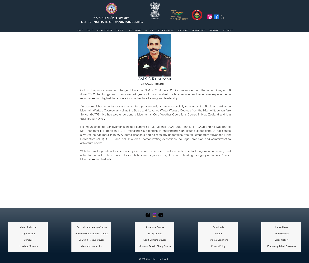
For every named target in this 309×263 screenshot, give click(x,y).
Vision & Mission (28, 227)
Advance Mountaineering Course (91, 233)
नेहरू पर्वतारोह (104, 17)
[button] (120, 30)
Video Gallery (281, 240)
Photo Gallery (282, 233)
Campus (28, 240)
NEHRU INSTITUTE (95, 22)
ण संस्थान (123, 17)
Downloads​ (218, 227)
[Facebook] (147, 215)
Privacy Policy (218, 246)
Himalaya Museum (28, 246)
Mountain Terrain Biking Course (155, 246)
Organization (28, 233)
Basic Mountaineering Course (92, 227)
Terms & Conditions (218, 240)
